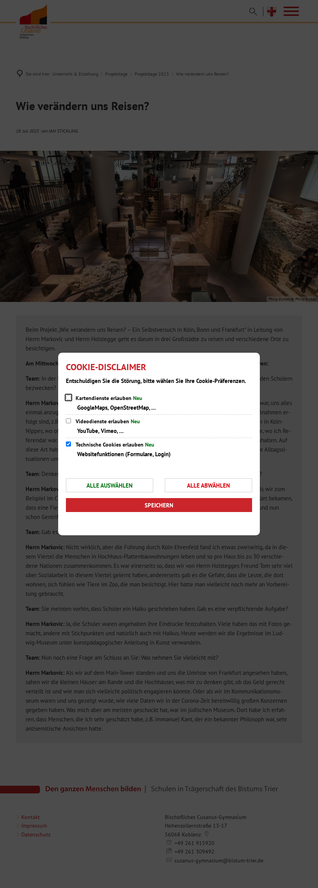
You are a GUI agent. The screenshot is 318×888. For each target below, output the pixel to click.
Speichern (159, 505)
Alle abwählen (208, 485)
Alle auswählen (109, 485)
